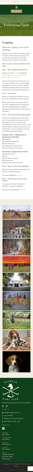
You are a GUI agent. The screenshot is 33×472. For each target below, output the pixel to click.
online (16, 73)
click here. (20, 175)
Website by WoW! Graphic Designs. (22, 465)
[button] (16, 7)
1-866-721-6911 (14, 77)
